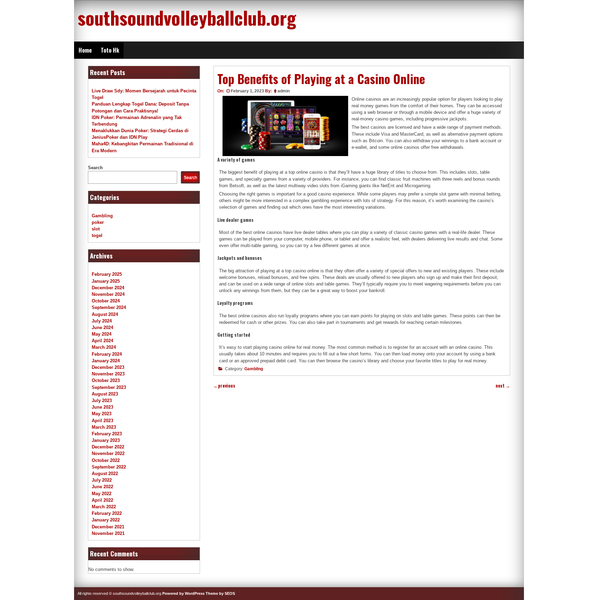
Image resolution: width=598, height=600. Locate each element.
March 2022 (104, 506)
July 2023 (102, 400)
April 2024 (102, 340)
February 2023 (107, 433)
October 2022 (106, 460)
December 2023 (108, 367)
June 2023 (102, 407)
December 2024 (108, 287)
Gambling (253, 368)
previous (224, 385)
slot (96, 228)
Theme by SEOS (220, 593)
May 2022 (101, 493)
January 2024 (106, 360)
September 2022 (109, 467)
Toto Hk (110, 50)
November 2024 (108, 294)
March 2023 (104, 427)
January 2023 (106, 440)
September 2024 (109, 307)
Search (95, 167)
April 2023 (102, 420)
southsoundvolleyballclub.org (187, 17)
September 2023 (109, 387)
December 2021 (108, 526)
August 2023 (105, 394)
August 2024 (105, 314)
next (503, 385)
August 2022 (105, 473)
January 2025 (106, 281)
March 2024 (104, 347)
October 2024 (106, 300)
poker (98, 222)
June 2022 (102, 486)
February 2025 (107, 274)
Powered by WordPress (183, 593)
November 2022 (108, 453)
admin (284, 91)
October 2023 (106, 380)
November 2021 (108, 533)
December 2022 (108, 446)
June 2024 (102, 327)
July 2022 (102, 480)
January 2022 (106, 519)
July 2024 (102, 321)
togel (97, 235)
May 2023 (101, 413)
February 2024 (107, 354)
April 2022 (102, 500)
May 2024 (101, 334)
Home (85, 50)
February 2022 (107, 513)
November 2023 (108, 373)
